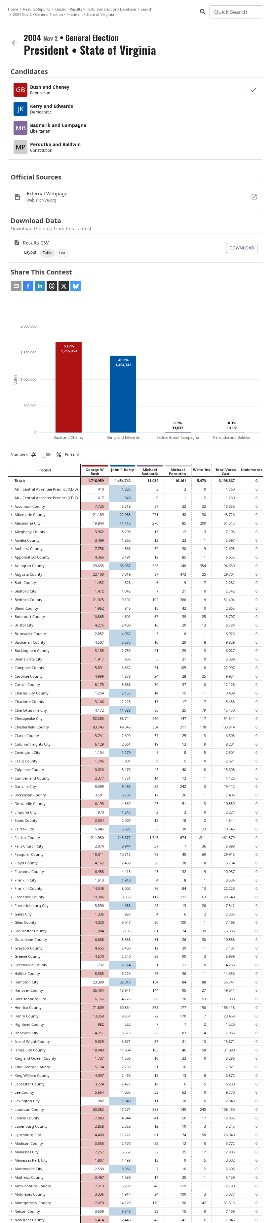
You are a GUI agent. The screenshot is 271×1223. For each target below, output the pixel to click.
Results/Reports (36, 9)
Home (13, 9)
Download (241, 248)
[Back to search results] (14, 42)
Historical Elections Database (111, 9)
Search (146, 9)
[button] (47, 253)
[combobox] (236, 11)
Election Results (68, 9)
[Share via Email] (16, 286)
